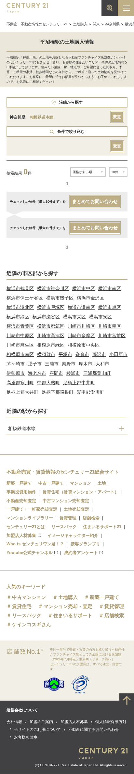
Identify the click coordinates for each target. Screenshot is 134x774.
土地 (102, 483)
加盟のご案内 (41, 721)
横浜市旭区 (109, 307)
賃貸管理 (68, 517)
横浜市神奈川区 (53, 288)
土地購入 (80, 24)
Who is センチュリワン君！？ (35, 543)
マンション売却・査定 (68, 606)
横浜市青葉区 (20, 326)
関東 (96, 24)
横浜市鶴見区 (20, 288)
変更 (117, 117)
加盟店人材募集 (21, 535)
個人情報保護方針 (111, 721)
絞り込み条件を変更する (67, 765)
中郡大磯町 (48, 382)
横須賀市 (46, 354)
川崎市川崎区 (81, 326)
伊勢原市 (16, 373)
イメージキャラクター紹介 (72, 535)
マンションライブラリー (30, 517)
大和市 (102, 363)
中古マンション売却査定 (66, 500)
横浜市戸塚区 (50, 307)
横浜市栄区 (74, 316)
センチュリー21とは (26, 526)
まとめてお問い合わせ (95, 201)
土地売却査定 (76, 509)
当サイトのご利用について (37, 729)
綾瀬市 (73, 373)
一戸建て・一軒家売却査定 (32, 509)
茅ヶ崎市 (16, 363)
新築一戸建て (19, 483)
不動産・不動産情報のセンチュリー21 (37, 24)
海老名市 (37, 373)
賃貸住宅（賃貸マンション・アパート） (81, 491)
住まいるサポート (72, 615)
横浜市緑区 (18, 316)
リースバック (64, 526)
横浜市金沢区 (90, 297)
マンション (80, 483)
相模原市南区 (20, 354)
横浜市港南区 (81, 307)
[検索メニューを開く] (109, 8)
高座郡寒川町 (20, 382)
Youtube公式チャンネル (30, 552)
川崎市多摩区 (81, 335)
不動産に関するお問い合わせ (93, 729)
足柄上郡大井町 (22, 392)
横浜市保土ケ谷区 (25, 297)
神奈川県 (112, 24)
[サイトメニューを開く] (126, 8)
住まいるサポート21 (102, 526)
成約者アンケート (81, 552)
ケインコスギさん (31, 624)
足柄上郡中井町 (79, 382)
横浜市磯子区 (60, 297)
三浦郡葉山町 (97, 373)
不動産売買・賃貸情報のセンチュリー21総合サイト (63, 472)
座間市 (56, 373)
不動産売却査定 (21, 500)
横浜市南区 (109, 288)
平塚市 (65, 354)
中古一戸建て (51, 483)
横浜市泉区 (100, 316)
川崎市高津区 (50, 335)
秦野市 (68, 363)
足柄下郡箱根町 (58, 392)
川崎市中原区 (20, 335)
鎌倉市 (82, 354)
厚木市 (85, 363)
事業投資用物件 (21, 491)
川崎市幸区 (109, 326)
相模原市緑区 (50, 345)
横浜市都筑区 (50, 326)
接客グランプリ (85, 543)
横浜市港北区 (20, 307)
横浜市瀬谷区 (46, 316)
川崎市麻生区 (20, 345)
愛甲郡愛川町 (90, 392)
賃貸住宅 (22, 606)
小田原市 (118, 354)
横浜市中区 (83, 288)
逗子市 (35, 363)
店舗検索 (91, 517)
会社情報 (14, 721)
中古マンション (29, 597)
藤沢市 (99, 354)
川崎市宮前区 (112, 335)
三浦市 (52, 363)
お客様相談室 (25, 737)
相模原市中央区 (84, 345)
